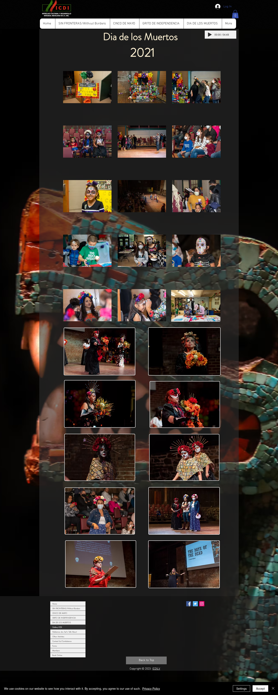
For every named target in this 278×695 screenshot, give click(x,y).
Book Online (57, 655)
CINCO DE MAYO (59, 613)
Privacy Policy (151, 688)
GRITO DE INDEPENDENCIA (64, 617)
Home (54, 603)
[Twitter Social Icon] (195, 603)
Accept (260, 688)
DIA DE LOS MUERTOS (61, 622)
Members (56, 650)
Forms (54, 645)
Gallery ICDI (57, 627)
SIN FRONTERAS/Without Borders (66, 608)
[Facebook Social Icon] (188, 603)
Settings (241, 688)
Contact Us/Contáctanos (62, 641)
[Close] (273, 688)
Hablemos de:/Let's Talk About (64, 631)
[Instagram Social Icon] (201, 603)
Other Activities (58, 636)
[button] (235, 14)
